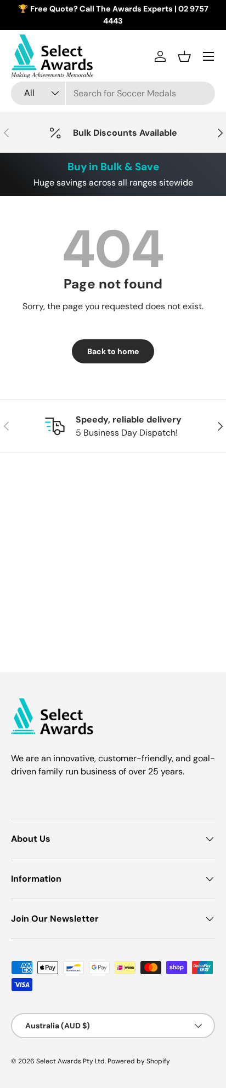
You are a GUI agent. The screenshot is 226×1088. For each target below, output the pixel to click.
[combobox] (113, 93)
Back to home (113, 351)
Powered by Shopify (139, 1061)
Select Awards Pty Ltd (70, 1061)
